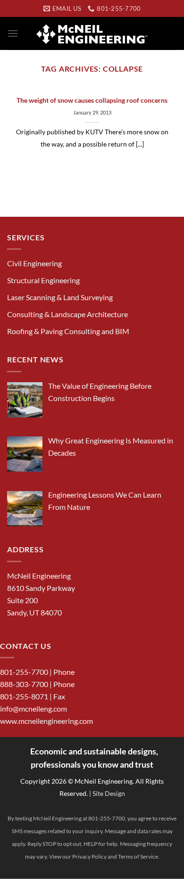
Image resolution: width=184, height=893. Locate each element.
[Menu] (12, 33)
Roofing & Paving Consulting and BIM (68, 331)
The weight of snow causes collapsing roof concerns (92, 100)
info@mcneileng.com (33, 708)
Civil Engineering (34, 263)
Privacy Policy (89, 856)
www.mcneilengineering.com (46, 720)
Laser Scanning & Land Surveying (60, 297)
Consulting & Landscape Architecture (67, 314)
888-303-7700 (24, 684)
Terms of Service (138, 856)
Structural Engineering (43, 280)
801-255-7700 (24, 671)
